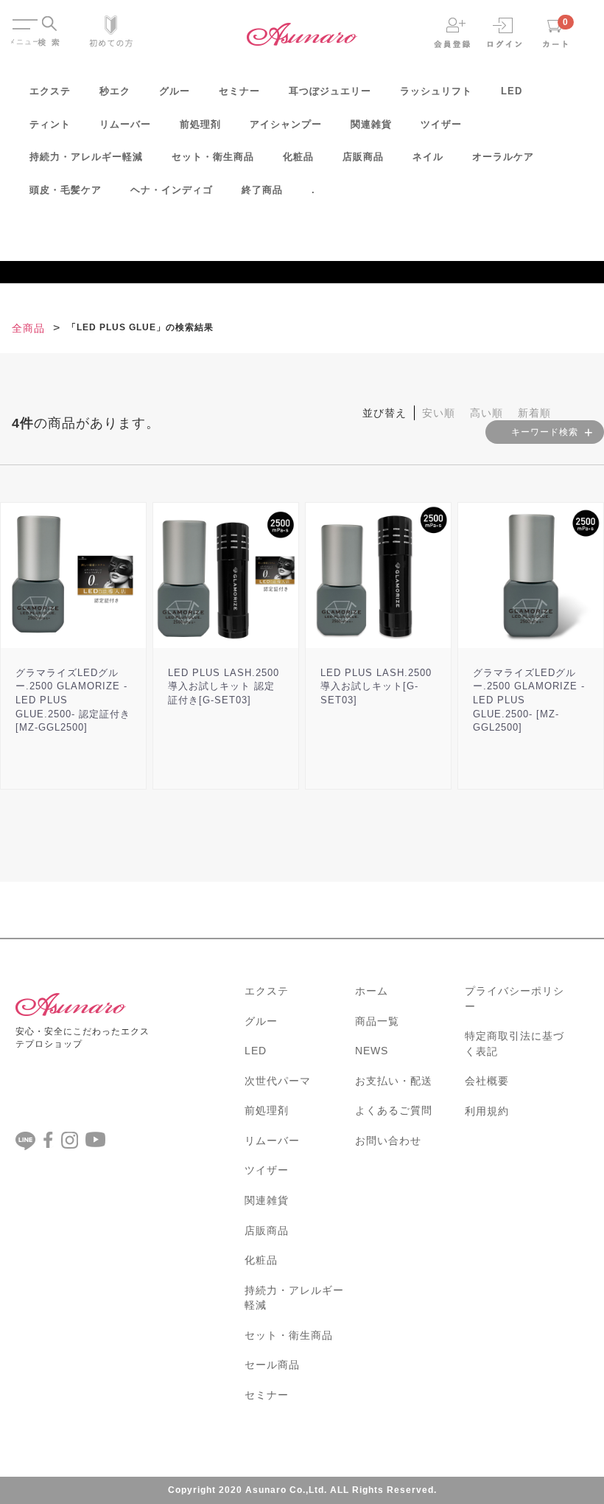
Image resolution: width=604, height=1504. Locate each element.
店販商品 (363, 156)
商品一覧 (377, 1021)
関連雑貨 (371, 124)
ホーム (371, 991)
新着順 (534, 413)
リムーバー (125, 124)
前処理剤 (200, 124)
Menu (24, 17)
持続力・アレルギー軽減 (86, 156)
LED (511, 91)
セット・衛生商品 (213, 156)
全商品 (28, 328)
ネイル (427, 156)
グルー (174, 91)
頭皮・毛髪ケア (65, 189)
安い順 (438, 413)
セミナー (239, 91)
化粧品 (298, 156)
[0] (555, 32)
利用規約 (487, 1111)
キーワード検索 (544, 432)
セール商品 (272, 1365)
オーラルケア (503, 156)
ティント (50, 124)
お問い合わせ (388, 1140)
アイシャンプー (286, 124)
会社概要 (487, 1081)
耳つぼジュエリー (330, 91)
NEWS (371, 1050)
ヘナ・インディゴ (171, 189)
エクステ (50, 91)
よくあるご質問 (393, 1110)
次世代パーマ (278, 1081)
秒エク (114, 91)
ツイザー (441, 124)
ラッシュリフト (436, 91)
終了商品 (262, 189)
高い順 (486, 413)
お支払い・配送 (393, 1081)
